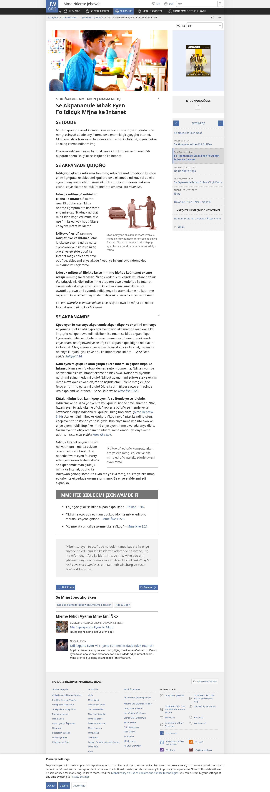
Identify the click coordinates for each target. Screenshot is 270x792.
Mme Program (95, 728)
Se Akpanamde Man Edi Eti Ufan (193, 142)
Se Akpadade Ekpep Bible (63, 709)
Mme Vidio (93, 746)
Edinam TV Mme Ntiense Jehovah (103, 742)
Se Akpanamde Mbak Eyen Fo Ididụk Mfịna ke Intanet (196, 156)
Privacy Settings (80, 776)
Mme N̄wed (93, 700)
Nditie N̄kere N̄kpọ (185, 169)
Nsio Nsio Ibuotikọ (96, 714)
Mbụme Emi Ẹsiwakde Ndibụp (138, 703)
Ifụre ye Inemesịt (60, 714)
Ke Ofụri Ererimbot (132, 745)
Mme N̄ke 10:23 (113, 519)
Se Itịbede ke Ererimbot (188, 133)
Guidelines (93, 737)
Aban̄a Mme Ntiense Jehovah (137, 697)
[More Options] (219, 18)
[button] (97, 11)
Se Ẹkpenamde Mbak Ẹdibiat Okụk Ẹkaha (198, 180)
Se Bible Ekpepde (60, 689)
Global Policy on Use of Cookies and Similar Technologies (144, 773)
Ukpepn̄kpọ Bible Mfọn (63, 704)
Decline (64, 785)
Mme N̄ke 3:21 (137, 526)
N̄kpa (185, 192)
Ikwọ (90, 751)
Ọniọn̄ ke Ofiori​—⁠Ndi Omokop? (192, 202)
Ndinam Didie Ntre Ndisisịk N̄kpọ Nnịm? (197, 218)
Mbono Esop (130, 722)
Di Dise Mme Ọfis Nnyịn (135, 717)
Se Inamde (129, 736)
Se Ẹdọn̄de (53, 17)
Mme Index (93, 732)
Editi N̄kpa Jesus (131, 727)
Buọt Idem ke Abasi (61, 732)
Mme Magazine (70, 17)
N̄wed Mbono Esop (97, 723)
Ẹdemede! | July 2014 (92, 17)
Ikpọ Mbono (129, 731)
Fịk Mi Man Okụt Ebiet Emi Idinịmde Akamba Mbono (172, 709)
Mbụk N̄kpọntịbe (132, 689)
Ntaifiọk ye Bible (59, 737)
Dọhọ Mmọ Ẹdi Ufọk (133, 708)
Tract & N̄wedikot (96, 709)
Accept (51, 785)
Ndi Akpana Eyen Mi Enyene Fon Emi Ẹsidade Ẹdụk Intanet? (112, 646)
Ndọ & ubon (58, 718)
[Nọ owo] (212, 18)
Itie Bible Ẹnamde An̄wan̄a (64, 700)
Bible (90, 695)
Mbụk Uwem (130, 741)
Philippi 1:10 (135, 507)
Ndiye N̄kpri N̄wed (96, 704)
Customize (79, 785)
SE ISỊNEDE (198, 123)
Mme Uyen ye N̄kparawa (63, 723)
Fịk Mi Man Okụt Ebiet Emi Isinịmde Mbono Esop (201, 698)
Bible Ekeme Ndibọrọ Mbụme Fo (67, 695)
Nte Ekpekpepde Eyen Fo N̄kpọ (91, 627)
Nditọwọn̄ (57, 728)
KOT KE (181, 25)
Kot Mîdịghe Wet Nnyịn (135, 713)
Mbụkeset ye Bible (60, 742)
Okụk (181, 227)
